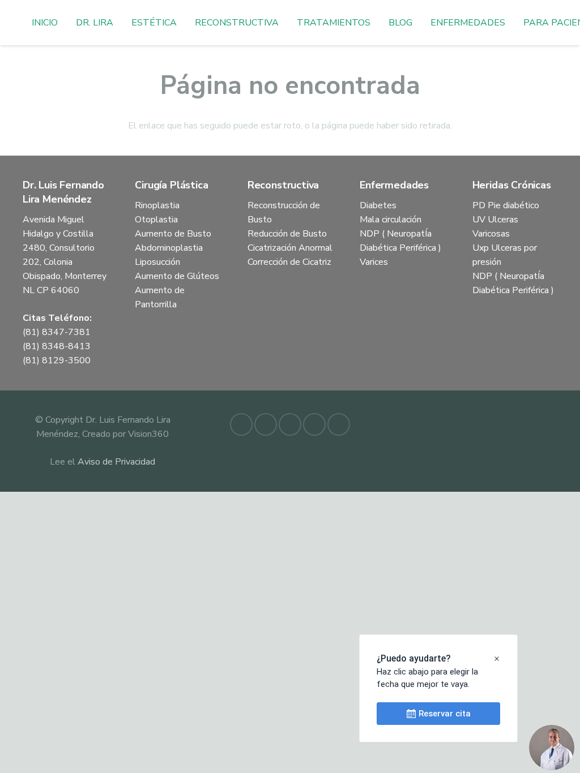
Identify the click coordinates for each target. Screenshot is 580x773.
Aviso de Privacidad (116, 462)
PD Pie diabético (505, 205)
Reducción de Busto (287, 233)
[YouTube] (338, 424)
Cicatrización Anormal (290, 248)
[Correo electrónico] (290, 424)
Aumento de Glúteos (177, 276)
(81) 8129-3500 (57, 360)
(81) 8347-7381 (57, 332)
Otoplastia (156, 219)
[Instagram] (314, 424)
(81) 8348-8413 (57, 346)
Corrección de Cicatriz (289, 262)
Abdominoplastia (169, 248)
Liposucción (157, 262)
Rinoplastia (157, 205)
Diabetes (378, 205)
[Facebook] (241, 424)
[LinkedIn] (265, 424)
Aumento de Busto (173, 233)
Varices (374, 262)
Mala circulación (390, 219)
